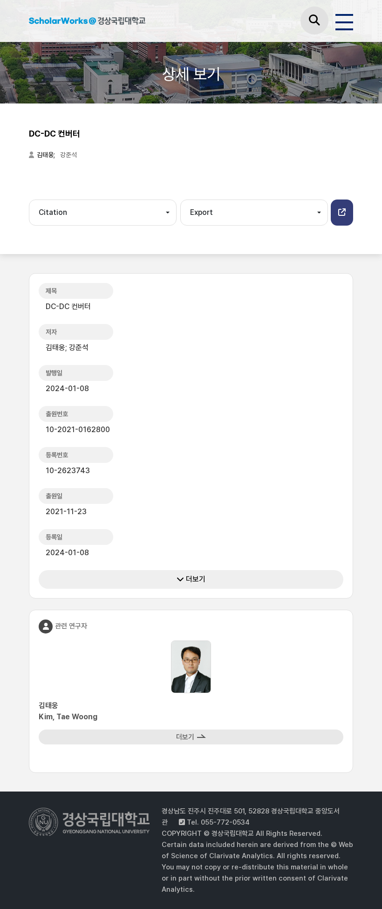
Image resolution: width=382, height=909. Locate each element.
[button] (342, 213)
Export (201, 212)
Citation (53, 212)
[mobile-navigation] (344, 20)
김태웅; (46, 154)
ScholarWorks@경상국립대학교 (87, 22)
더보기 (194, 579)
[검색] (314, 20)
